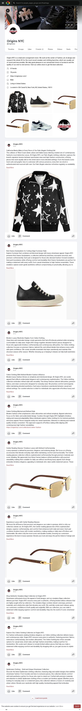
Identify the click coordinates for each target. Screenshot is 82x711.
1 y (14, 665)
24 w (14, 146)
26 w (14, 246)
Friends (39, 49)
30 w (14, 370)
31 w (14, 407)
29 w (14, 334)
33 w (14, 518)
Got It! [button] (77, 706)
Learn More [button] (59, 706)
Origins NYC (18, 144)
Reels (68, 49)
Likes (29, 49)
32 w (14, 444)
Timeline (11, 49)
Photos (50, 49)
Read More (10, 167)
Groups (21, 49)
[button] (46, 3)
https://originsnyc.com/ (18, 76)
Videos (59, 49)
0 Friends (13, 68)
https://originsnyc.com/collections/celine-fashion (23, 427)
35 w (14, 591)
